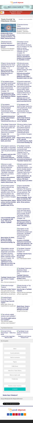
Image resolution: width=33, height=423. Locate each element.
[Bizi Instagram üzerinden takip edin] (19, 414)
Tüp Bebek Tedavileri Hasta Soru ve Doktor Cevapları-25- (24, 255)
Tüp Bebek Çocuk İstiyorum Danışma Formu (24, 337)
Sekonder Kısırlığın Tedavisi (8, 289)
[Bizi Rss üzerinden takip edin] (25, 414)
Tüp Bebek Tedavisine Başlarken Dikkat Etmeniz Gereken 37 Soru (24, 277)
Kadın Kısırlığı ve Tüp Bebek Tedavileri (24, 290)
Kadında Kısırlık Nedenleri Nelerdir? (8, 46)
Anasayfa (21, 19)
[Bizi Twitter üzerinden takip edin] (11, 414)
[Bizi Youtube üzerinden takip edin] (13, 414)
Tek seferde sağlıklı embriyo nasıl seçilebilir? (8, 319)
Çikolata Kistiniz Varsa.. (23, 28)
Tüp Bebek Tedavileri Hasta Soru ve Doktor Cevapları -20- (8, 279)
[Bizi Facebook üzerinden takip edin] (8, 414)
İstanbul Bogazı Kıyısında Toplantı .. (7, 301)
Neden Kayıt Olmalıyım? (10, 395)
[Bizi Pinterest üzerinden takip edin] (16, 414)
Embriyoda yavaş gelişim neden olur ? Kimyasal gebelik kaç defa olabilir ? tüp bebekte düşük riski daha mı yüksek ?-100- (24, 76)
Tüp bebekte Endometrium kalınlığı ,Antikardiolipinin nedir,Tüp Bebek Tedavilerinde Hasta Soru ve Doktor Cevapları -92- (8, 119)
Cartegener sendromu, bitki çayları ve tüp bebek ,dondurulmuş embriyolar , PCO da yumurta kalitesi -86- (8, 157)
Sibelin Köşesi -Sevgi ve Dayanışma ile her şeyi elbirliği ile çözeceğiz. (23, 308)
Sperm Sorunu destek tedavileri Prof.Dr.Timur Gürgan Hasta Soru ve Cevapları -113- (7, 72)
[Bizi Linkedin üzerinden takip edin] (22, 414)
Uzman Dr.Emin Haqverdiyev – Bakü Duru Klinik (8, 337)
